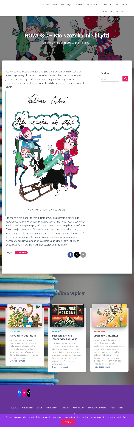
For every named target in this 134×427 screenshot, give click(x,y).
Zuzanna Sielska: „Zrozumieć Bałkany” (64, 337)
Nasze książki (66, 5)
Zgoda (68, 422)
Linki (121, 408)
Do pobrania (121, 11)
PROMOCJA (106, 11)
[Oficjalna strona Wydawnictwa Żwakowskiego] (8, 8)
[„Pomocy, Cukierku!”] (109, 315)
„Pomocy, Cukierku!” (106, 335)
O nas (55, 5)
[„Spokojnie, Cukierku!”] (24, 315)
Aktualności (21, 252)
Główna (45, 5)
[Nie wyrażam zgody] (130, 420)
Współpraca (92, 5)
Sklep (124, 5)
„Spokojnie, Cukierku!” (23, 335)
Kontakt (79, 5)
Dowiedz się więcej (17, 361)
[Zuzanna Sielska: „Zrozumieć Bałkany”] (67, 315)
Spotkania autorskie (109, 5)
